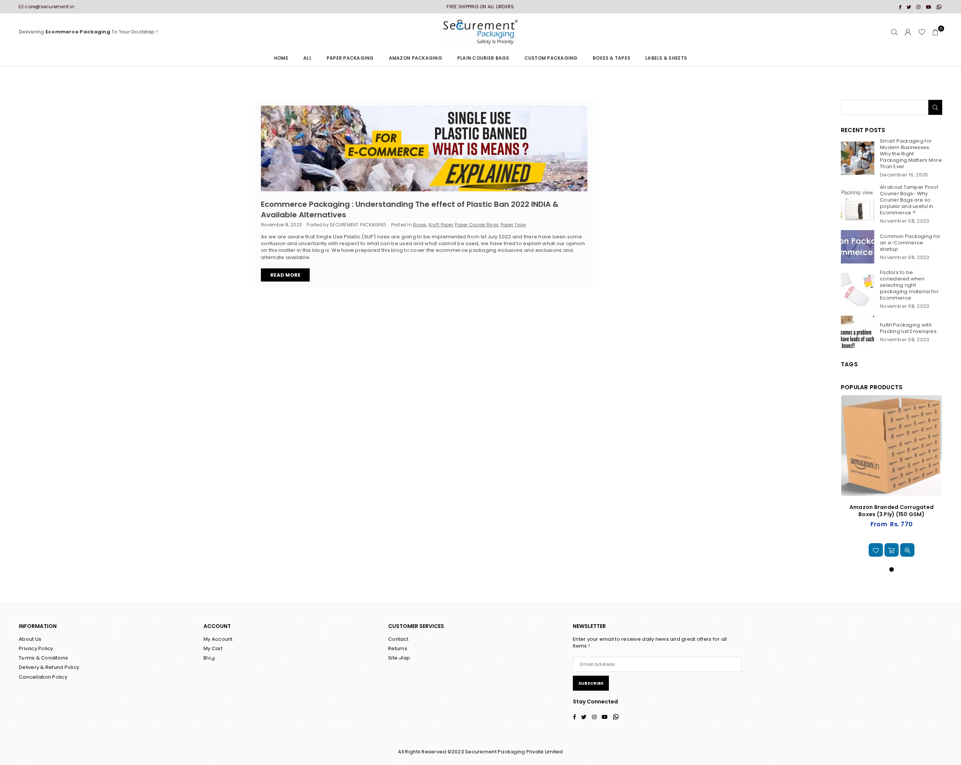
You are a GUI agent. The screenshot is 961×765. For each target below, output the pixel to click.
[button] (935, 32)
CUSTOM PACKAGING (551, 58)
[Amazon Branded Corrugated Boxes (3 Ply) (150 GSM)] (891, 445)
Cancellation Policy (43, 677)
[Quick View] (907, 550)
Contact (398, 639)
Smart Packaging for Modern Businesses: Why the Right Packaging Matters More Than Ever (911, 154)
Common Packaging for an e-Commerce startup (910, 242)
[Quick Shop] (891, 550)
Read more (285, 275)
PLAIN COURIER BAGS (483, 58)
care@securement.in (49, 6)
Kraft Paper (441, 225)
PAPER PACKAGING (350, 58)
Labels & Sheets (666, 58)
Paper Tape (513, 225)
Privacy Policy (36, 648)
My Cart (213, 648)
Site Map (399, 657)
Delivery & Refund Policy (49, 667)
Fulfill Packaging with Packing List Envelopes (908, 328)
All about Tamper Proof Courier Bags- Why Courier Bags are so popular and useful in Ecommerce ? (909, 200)
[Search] (894, 32)
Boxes (419, 225)
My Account (218, 639)
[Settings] (908, 32)
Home (281, 58)
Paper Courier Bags (477, 225)
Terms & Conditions (43, 657)
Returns (397, 648)
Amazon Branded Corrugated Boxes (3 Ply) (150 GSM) (892, 510)
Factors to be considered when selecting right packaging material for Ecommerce (909, 285)
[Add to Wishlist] (876, 550)
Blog (209, 657)
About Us (30, 639)
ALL (307, 58)
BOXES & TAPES (611, 58)
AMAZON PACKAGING (415, 58)
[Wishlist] (922, 32)
